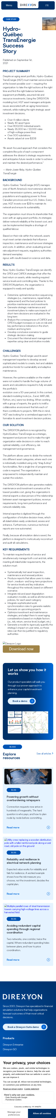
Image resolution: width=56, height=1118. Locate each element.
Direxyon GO (9, 1049)
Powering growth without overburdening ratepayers (24, 798)
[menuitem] (28, 1044)
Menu (9, 5)
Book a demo (20, 701)
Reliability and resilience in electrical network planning (24, 861)
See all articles (44, 753)
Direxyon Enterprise (13, 1044)
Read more (22, 827)
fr (46, 5)
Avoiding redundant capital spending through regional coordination (23, 929)
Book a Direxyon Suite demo (23, 1027)
